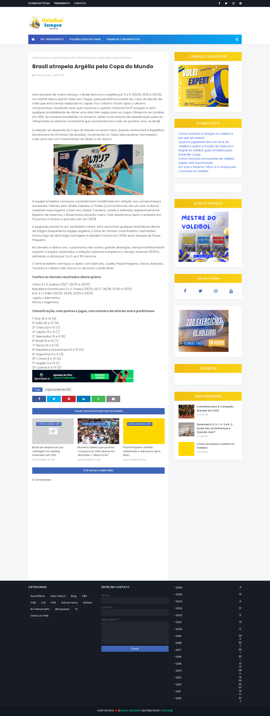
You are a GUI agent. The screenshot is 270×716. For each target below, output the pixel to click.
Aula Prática (37, 596)
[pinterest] (240, 3)
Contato (80, 3)
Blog (73, 596)
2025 (208, 594)
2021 (208, 622)
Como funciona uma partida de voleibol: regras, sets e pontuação (206, 161)
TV (76, 609)
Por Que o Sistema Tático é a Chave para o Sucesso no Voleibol (207, 169)
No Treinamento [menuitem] (52, 39)
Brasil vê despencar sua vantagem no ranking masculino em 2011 (47, 451)
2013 (209, 678)
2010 (208, 698)
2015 (209, 664)
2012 (209, 685)
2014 (209, 671)
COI (43, 602)
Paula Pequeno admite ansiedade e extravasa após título (141, 451)
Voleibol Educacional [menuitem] (85, 39)
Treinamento (62, 3)
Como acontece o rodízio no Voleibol (215, 446)
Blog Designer (131, 710)
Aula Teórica (58, 596)
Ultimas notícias (39, 3)
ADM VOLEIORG (43, 75)
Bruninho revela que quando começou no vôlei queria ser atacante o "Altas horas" (96, 451)
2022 (208, 615)
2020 (208, 629)
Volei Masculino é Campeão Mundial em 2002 (215, 408)
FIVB (53, 602)
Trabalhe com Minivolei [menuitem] (123, 39)
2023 (208, 608)
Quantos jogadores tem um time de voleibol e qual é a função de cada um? (206, 144)
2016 (209, 657)
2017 (209, 650)
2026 (208, 587)
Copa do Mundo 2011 (63, 57)
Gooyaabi (167, 710)
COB (33, 602)
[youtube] (231, 291)
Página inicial (40, 57)
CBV (84, 596)
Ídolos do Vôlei (39, 615)
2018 (209, 643)
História (87, 602)
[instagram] (233, 3)
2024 (208, 601)
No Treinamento (40, 609)
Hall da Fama (69, 602)
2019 (209, 636)
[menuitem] (33, 39)
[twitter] (226, 3)
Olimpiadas (62, 609)
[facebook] (219, 3)
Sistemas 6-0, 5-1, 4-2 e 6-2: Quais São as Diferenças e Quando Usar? (215, 428)
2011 (208, 691)
